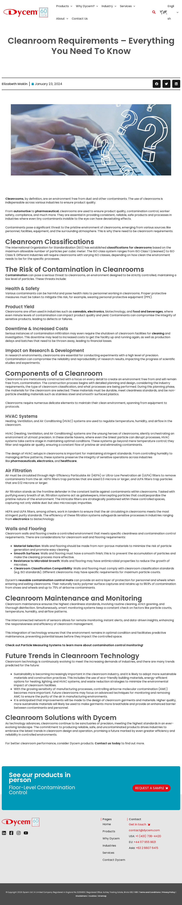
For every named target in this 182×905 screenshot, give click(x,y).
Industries (109, 846)
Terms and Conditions (149, 892)
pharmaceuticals (23, 461)
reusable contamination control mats (45, 580)
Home (107, 824)
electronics (96, 311)
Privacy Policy (168, 892)
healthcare (69, 461)
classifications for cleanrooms (129, 247)
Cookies (93, 896)
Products (109, 831)
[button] (70, 6)
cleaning (158, 333)
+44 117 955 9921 (145, 842)
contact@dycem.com (144, 830)
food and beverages (148, 311)
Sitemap (102, 896)
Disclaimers (81, 896)
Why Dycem (111, 838)
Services (108, 853)
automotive (22, 211)
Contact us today (108, 743)
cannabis (79, 311)
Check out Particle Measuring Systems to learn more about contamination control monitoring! (74, 645)
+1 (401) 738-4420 (148, 836)
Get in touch (137, 824)
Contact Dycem (114, 860)
